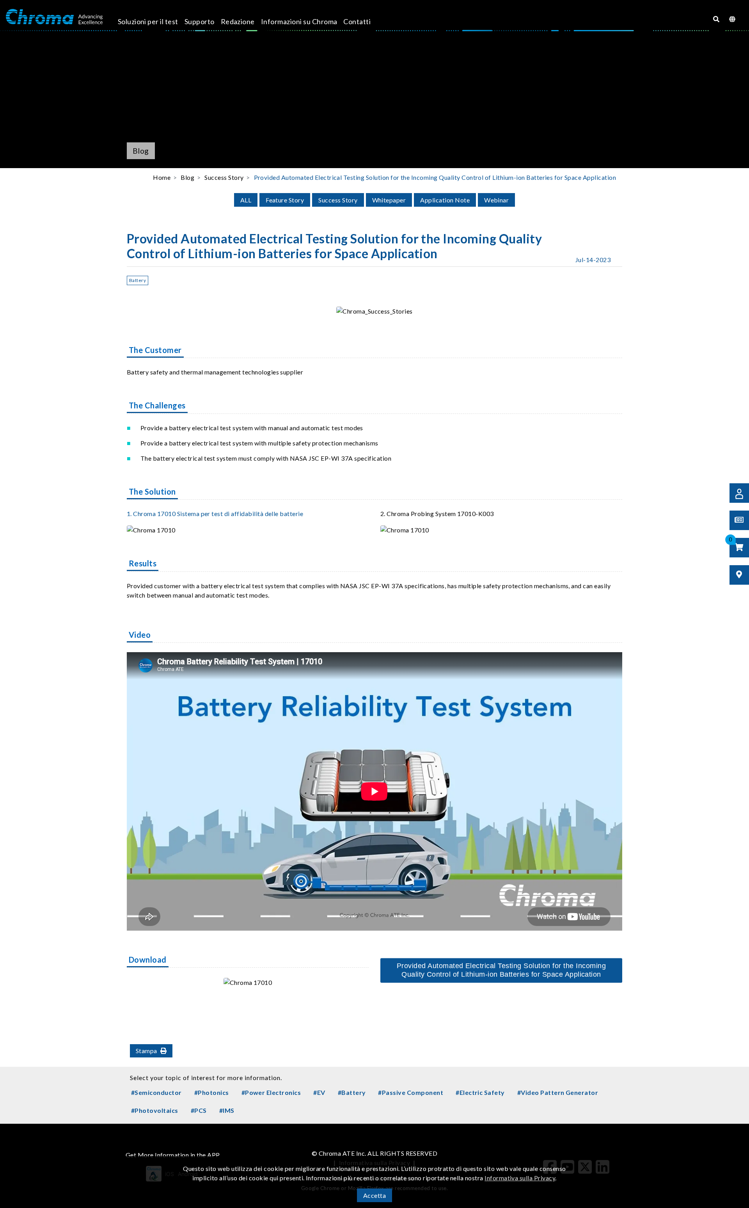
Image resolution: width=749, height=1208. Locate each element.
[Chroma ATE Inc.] (54, 17)
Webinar (496, 200)
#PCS (199, 1110)
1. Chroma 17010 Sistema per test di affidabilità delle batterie (215, 513)
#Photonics (211, 1092)
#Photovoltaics (154, 1110)
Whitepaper (389, 200)
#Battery (352, 1092)
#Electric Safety (480, 1092)
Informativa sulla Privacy (520, 1177)
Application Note (445, 200)
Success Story (337, 200)
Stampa (146, 1050)
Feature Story (285, 200)
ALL (245, 200)
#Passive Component (410, 1092)
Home (161, 177)
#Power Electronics (271, 1092)
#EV (319, 1092)
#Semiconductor (156, 1092)
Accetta (374, 1195)
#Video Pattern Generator (557, 1092)
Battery (137, 280)
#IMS (226, 1110)
